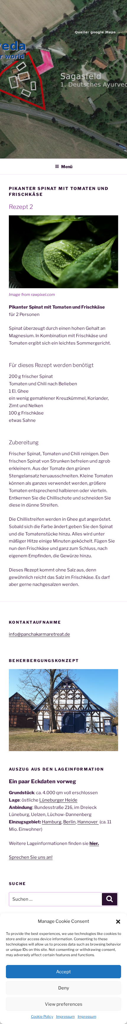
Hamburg (51, 822)
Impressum (65, 1016)
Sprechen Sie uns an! (31, 857)
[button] (118, 922)
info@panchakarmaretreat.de (39, 634)
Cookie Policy (42, 1016)
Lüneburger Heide (58, 800)
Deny (63, 988)
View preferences (63, 1004)
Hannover (88, 822)
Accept (63, 971)
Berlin (69, 822)
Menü (66, 166)
